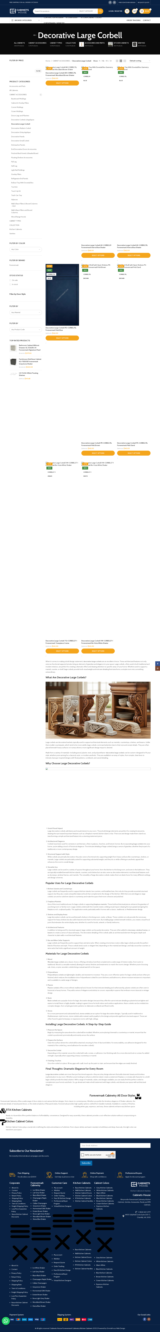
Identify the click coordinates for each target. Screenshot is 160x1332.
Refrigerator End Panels (19, 178)
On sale (15, 280)
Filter (38, 71)
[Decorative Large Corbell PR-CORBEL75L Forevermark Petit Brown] (98, 352)
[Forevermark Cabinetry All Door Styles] (138, 1096)
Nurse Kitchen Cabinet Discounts (19, 1215)
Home (48, 61)
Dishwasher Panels (18, 145)
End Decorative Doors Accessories (24, 149)
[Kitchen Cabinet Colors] (3, 1122)
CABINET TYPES (15, 221)
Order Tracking (59, 1196)
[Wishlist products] (127, 11)
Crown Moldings (17, 111)
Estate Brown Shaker (40, 1211)
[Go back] (35, 35)
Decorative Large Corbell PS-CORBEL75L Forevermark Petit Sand (132, 444)
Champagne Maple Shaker (39, 1199)
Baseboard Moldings (18, 99)
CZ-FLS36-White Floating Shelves (28, 374)
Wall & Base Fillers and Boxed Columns (21, 211)
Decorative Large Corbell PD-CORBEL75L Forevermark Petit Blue (61, 329)
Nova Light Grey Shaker (41, 1214)
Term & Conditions (19, 1204)
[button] (20, 1242)
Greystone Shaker (39, 1206)
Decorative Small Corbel (20, 141)
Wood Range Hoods (18, 217)
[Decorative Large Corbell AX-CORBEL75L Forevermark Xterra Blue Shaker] (134, 154)
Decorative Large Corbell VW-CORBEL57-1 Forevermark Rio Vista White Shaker (97, 642)
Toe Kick (14, 187)
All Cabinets (13, 90)
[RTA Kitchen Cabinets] (3, 1111)
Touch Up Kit (16, 191)
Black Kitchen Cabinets (104, 1196)
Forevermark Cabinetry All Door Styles (112, 1095)
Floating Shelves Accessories (22, 158)
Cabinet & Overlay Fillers (20, 103)
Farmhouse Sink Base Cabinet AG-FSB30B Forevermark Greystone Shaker (30, 361)
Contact (15, 1190)
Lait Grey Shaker (39, 1193)
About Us (15, 1188)
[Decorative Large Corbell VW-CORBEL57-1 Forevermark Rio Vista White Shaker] (98, 550)
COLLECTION (14, 225)
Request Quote (59, 1193)
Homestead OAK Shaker (41, 1208)
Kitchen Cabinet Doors (83, 1193)
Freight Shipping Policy (20, 1206)
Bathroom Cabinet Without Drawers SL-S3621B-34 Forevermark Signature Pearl (30, 347)
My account (58, 1188)
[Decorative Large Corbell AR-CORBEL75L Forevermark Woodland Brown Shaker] (62, 68)
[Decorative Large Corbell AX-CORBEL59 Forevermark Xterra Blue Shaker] (98, 154)
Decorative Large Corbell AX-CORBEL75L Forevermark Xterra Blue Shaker (132, 246)
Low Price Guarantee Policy (19, 1210)
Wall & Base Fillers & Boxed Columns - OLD (24, 205)
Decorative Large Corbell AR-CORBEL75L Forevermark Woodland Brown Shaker (61, 74)
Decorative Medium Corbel (21, 128)
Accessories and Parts (17, 86)
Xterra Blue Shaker (39, 1219)
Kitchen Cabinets (15, 229)
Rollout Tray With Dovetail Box (22, 183)
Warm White (100, 1193)
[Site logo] (19, 11)
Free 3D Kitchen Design (62, 1198)
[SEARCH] (100, 11)
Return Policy (16, 1196)
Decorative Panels (18, 137)
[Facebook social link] (110, 2)
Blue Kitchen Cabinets (104, 1198)
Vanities (12, 233)
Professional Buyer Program (61, 1202)
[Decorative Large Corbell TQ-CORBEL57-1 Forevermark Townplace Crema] (62, 550)
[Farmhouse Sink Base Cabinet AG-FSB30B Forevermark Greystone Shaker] (13, 363)
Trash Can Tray (16, 195)
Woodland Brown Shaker (42, 1216)
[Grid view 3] (121, 60)
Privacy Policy (17, 1193)
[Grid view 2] (117, 60)
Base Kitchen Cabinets (83, 1188)
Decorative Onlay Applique (21, 132)
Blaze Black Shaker (39, 1195)
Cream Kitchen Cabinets (105, 1204)
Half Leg (14, 166)
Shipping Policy (17, 1198)
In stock (15, 284)
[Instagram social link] (114, 2)
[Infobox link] (26, 1175)
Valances (14, 199)
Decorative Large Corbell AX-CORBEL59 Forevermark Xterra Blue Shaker (96, 246)
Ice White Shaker (39, 1190)
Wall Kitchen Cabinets (83, 1190)
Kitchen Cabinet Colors (19, 1121)
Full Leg (13, 162)
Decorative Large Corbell (20, 124)
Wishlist (57, 1190)
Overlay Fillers (16, 174)
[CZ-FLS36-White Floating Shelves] (13, 376)
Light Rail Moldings (18, 170)
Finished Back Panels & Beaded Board (24, 153)
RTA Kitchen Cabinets (19, 1109)
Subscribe (86, 1163)
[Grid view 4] (125, 60)
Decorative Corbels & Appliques (22, 120)
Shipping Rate (17, 1201)
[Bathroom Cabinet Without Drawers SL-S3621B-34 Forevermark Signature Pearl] (13, 349)
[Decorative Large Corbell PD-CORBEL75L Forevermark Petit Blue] (62, 295)
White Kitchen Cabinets (105, 1190)
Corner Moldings (17, 107)
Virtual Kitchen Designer (62, 1206)
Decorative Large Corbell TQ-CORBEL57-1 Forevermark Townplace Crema (61, 642)
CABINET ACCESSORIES (18, 95)
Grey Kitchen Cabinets (104, 1188)
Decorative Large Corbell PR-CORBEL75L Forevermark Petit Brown (96, 444)
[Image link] (27, 1319)
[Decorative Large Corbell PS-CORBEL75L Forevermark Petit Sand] (134, 352)
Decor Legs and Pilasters (20, 116)
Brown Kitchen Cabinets (105, 1201)
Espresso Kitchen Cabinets (102, 1207)
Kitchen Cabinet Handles (84, 1201)
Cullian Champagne (40, 1203)
